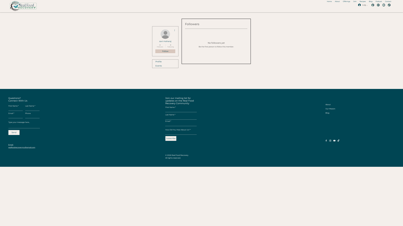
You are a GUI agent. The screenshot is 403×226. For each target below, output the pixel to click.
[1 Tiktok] (389, 5)
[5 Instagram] (378, 5)
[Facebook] (326, 140)
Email (10, 113)
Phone (28, 113)
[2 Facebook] (373, 5)
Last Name (29, 106)
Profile (158, 61)
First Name (13, 106)
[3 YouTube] (384, 5)
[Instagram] (330, 140)
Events (158, 66)
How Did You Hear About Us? (177, 130)
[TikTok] (338, 140)
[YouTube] (334, 140)
